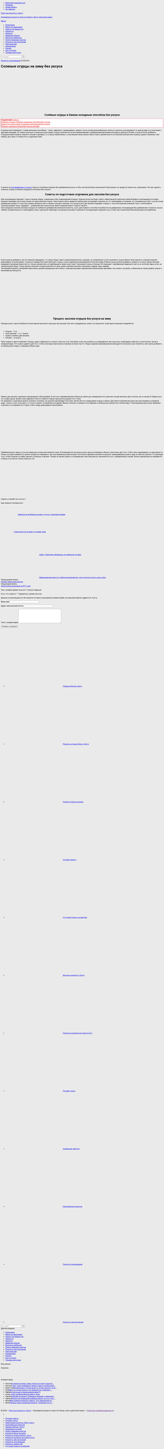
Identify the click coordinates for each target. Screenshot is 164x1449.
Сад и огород (10, 50)
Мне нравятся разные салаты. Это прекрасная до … (31, 1401)
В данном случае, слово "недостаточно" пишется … (32, 1384)
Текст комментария (9, 622)
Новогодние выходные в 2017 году (16, 586)
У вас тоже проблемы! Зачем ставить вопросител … (33, 1386)
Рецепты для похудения (15, 42)
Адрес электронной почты (12, 606)
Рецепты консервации (10, 61)
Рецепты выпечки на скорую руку (20, 1438)
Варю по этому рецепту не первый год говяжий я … (30, 1390)
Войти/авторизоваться (15, 3)
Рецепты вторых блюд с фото (18, 1435)
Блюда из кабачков (13, 38)
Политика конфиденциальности (100, 1411)
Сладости (9, 31)
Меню (3, 21)
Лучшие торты (11, 1421)
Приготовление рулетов (15, 40)
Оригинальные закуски (15, 1425)
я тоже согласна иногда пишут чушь (24, 1394)
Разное (8, 48)
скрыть (16, 120)
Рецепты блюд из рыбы (15, 1433)
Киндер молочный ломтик (12, 582)
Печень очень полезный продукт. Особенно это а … (31, 1403)
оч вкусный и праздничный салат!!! (25, 1392)
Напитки (8, 33)
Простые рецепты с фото (20, 1411)
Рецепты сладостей (13, 1444)
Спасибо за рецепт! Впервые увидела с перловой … (33, 1396)
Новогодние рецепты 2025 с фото (19, 1423)
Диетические (11, 44)
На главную (10, 9)
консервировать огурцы (21, 187)
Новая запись (11, 7)
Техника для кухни (13, 53)
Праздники (10, 25)
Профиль (9, 5)
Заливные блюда (12, 36)
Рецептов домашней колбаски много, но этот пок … (33, 1398)
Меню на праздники (13, 27)
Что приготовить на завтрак (17, 1446)
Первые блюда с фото (14, 1427)
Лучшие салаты (12, 1418)
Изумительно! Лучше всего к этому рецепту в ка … (35, 1388)
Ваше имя (5, 602)
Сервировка (10, 46)
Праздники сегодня (13, 1429)
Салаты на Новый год (14, 29)
